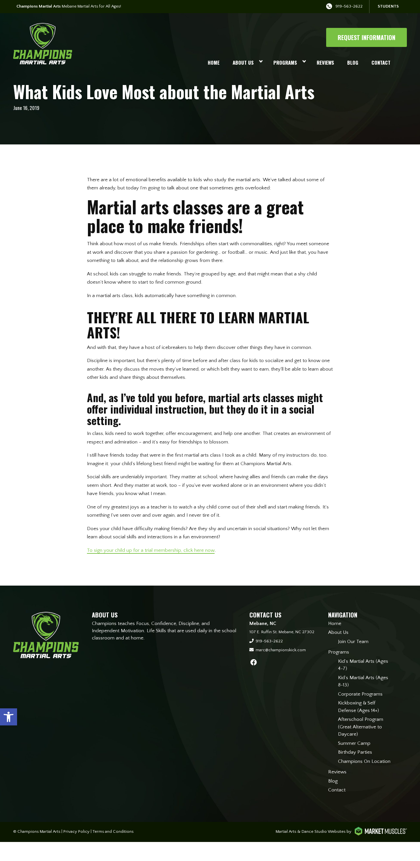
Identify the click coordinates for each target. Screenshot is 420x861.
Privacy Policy (76, 831)
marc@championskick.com (281, 650)
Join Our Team (353, 641)
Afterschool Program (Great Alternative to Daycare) (360, 727)
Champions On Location (364, 761)
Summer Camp (354, 743)
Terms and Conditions (113, 831)
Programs (285, 62)
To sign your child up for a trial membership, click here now (151, 550)
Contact (380, 62)
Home (214, 62)
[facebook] (253, 662)
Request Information (366, 37)
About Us (243, 62)
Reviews (325, 62)
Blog (352, 62)
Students (388, 6)
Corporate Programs (360, 694)
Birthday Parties (355, 752)
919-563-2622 (349, 6)
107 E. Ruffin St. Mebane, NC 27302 (281, 632)
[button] (8, 716)
